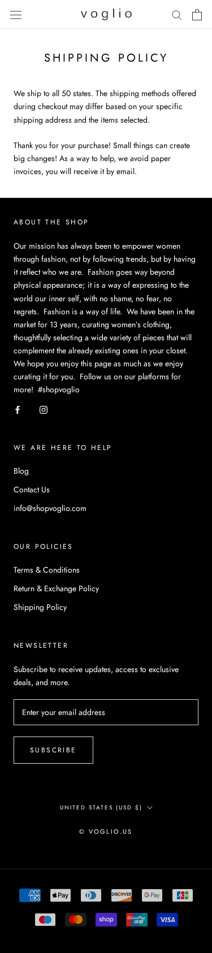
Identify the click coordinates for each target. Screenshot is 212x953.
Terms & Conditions (47, 569)
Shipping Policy (40, 607)
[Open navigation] (15, 14)
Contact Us (32, 489)
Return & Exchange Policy (56, 588)
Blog (21, 470)
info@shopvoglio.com (50, 508)
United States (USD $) (101, 807)
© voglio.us (105, 831)
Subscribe (53, 750)
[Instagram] (43, 408)
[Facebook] (17, 408)
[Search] (177, 14)
